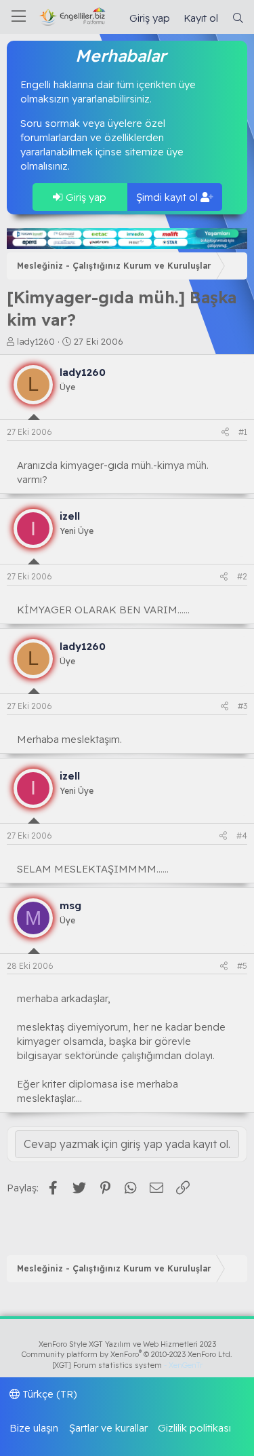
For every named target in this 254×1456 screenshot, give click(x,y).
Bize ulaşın (33, 1427)
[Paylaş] (225, 432)
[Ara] (238, 18)
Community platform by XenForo (127, 1354)
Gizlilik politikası (194, 1427)
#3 (242, 706)
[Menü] (19, 17)
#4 (241, 835)
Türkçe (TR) (48, 1393)
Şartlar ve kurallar (108, 1427)
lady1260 (36, 341)
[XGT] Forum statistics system (127, 1365)
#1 (242, 432)
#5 (242, 966)
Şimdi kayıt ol (168, 197)
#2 (242, 576)
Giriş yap (84, 197)
